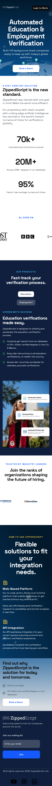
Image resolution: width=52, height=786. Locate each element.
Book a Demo (26, 68)
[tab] (26, 294)
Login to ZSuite (40, 8)
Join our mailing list (13, 735)
